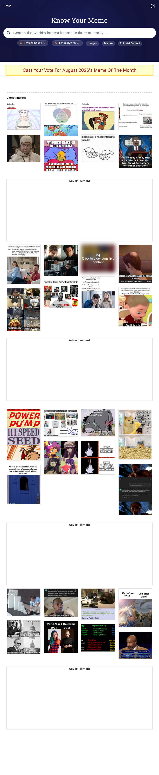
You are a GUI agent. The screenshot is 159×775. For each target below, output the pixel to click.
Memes (108, 43)
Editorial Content (130, 43)
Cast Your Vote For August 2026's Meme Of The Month (79, 70)
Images (92, 43)
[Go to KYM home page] (7, 6)
